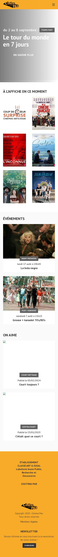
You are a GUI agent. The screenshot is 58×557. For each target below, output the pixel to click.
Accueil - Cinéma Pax (29, 506)
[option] (29, 41)
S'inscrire (29, 545)
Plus (52, 91)
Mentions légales (29, 521)
